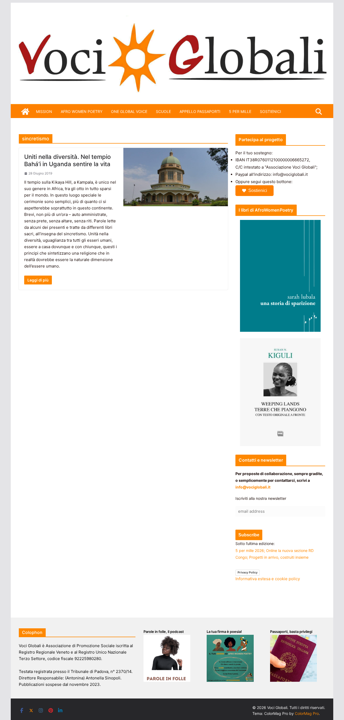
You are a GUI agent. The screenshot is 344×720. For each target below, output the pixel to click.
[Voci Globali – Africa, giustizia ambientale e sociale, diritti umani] (172, 18)
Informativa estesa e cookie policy (267, 578)
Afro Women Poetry (81, 111)
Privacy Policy (247, 572)
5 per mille (240, 111)
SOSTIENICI (270, 111)
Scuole (163, 111)
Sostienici (257, 190)
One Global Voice (129, 111)
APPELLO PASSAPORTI (200, 111)
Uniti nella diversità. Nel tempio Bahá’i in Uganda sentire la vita (67, 160)
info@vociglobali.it (252, 487)
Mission (44, 111)
